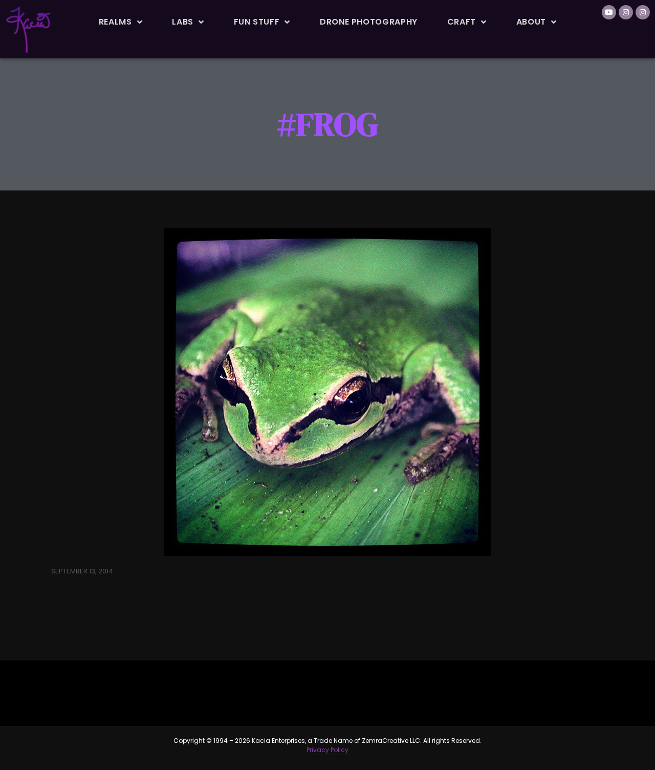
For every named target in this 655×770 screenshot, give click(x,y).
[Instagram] (626, 12)
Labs (182, 22)
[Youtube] (609, 12)
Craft (461, 22)
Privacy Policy (327, 749)
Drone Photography (369, 22)
